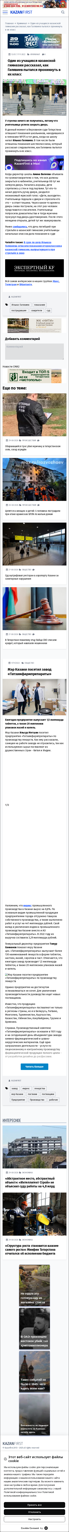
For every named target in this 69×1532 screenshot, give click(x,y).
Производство (37, 1099)
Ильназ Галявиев (20, 304)
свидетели (36, 310)
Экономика (27, 1172)
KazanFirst (16, 297)
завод (15, 1088)
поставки (32, 1094)
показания (39, 304)
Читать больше (34, 1066)
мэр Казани (17, 1094)
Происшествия (29, 440)
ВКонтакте (25, 284)
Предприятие (18, 1099)
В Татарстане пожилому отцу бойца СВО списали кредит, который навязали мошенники (31, 641)
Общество (26, 569)
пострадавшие (18, 310)
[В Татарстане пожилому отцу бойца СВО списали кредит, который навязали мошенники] (34, 608)
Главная (9, 23)
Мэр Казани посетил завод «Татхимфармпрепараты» (29, 671)
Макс (56, 281)
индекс (26, 1088)
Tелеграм (11, 284)
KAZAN (21, 12)
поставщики (48, 1094)
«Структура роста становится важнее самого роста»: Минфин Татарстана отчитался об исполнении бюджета (32, 1249)
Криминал (22, 23)
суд (48, 310)
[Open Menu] (5, 12)
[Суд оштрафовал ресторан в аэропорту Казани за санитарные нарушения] (34, 544)
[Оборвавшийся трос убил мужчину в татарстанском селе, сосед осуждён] (34, 414)
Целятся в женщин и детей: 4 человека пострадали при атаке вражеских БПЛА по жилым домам (32, 512)
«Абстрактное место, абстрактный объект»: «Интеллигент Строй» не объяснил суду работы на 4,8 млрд (30, 1182)
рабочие (53, 1099)
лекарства (39, 1088)
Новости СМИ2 (11, 366)
